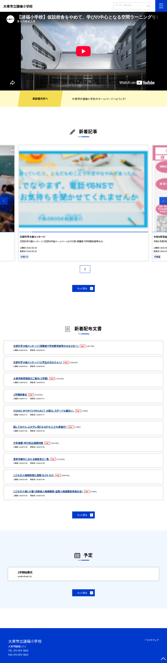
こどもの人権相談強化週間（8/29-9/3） (34, 475)
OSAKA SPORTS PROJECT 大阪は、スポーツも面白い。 (44, 410)
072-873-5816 (20, 650)
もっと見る (82, 288)
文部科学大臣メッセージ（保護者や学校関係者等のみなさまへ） (46, 346)
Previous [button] (4, 201)
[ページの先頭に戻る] (163, 659)
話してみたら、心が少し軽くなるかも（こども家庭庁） (40, 426)
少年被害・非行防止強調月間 (28, 443)
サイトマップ (152, 640)
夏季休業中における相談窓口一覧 (31, 459)
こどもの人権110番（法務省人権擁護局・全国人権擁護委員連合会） (48, 491)
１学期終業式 (20, 394)
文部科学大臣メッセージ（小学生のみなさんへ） (38, 362)
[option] (83, 51)
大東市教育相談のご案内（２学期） (31, 378)
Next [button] (163, 201)
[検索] (146, 6)
